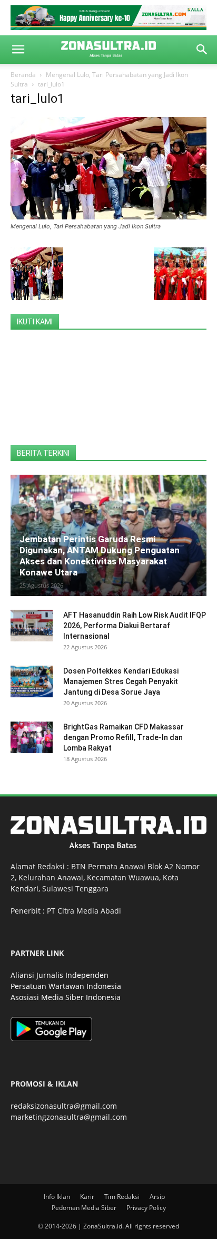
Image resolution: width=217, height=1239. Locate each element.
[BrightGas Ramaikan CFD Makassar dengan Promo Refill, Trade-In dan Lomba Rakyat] (32, 737)
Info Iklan (57, 1196)
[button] (18, 49)
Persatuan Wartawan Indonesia (66, 986)
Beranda (23, 74)
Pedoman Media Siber (84, 1207)
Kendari (24, 888)
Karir (87, 1196)
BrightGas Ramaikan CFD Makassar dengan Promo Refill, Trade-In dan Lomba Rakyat (123, 737)
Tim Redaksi (122, 1196)
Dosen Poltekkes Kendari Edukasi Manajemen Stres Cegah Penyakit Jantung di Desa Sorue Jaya (121, 681)
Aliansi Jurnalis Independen (59, 975)
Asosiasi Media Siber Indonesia (66, 997)
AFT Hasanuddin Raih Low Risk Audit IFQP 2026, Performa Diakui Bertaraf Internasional (134, 625)
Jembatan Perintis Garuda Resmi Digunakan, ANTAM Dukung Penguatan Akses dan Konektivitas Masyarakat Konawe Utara (99, 556)
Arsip (157, 1196)
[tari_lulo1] (108, 216)
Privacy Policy (146, 1207)
